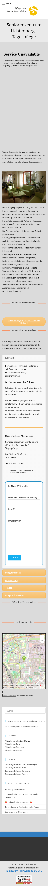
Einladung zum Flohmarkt (15, 789)
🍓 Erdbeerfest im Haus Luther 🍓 (18, 802)
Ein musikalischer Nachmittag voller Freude (22, 807)
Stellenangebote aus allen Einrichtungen (21, 764)
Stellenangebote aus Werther (16, 774)
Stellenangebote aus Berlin (15, 768)
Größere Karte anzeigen (9, 695)
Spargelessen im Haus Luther (16, 812)
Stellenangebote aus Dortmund (17, 771)
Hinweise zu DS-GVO (31, 870)
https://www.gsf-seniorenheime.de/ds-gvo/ (22, 726)
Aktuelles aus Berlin (12, 744)
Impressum (12, 870)
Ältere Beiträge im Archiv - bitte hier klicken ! (24, 321)
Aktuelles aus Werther (13, 750)
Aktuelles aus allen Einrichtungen (18, 741)
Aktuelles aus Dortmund (14, 747)
